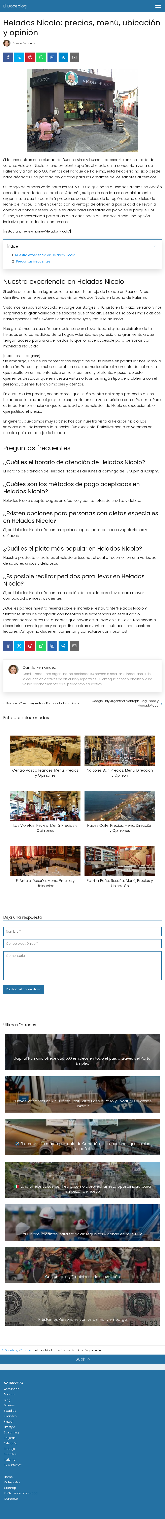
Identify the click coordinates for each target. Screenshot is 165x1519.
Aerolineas (11, 1389)
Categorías (12, 1482)
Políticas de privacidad (20, 1493)
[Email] (74, 57)
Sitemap (10, 1488)
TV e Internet (13, 1465)
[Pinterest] (30, 57)
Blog (7, 1400)
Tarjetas (9, 1438)
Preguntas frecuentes (33, 261)
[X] (19, 57)
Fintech (9, 1422)
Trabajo (9, 1449)
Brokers (9, 1405)
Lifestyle (9, 1427)
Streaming (11, 1432)
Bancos (9, 1394)
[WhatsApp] (41, 57)
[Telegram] (63, 57)
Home (8, 1477)
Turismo (9, 1460)
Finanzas (10, 1416)
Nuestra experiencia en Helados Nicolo (45, 255)
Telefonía (10, 1443)
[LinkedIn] (52, 57)
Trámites (10, 1454)
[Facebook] (8, 57)
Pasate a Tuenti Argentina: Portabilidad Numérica (42, 703)
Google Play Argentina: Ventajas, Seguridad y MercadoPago (125, 703)
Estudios (10, 1411)
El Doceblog (15, 6)
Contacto (11, 1499)
